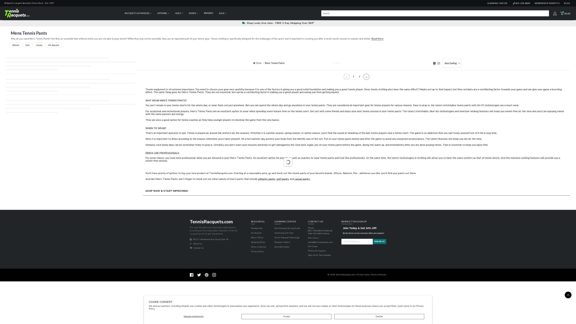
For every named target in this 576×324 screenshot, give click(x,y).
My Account (256, 233)
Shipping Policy (258, 242)
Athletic (16, 45)
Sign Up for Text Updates (319, 255)
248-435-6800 (315, 233)
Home (259, 63)
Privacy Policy (257, 251)
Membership (256, 228)
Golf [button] (178, 13)
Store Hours (313, 238)
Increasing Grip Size (283, 233)
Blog (567, 3)
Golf (28, 45)
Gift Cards (313, 246)
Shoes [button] (193, 13)
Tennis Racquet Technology (287, 237)
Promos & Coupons (317, 250)
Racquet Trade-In (282, 242)
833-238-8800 (523, 3)
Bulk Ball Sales (282, 247)
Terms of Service (258, 247)
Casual (39, 45)
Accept (286, 316)
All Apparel (53, 45)
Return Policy (257, 237)
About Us (197, 243)
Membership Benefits (547, 3)
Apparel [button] (162, 13)
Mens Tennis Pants (275, 63)
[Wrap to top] (568, 295)
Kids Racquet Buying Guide (287, 228)
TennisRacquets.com (345, 274)
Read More (377, 38)
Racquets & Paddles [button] (137, 13)
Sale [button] (222, 13)
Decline (379, 316)
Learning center (497, 3)
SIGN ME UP (379, 241)
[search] (435, 13)
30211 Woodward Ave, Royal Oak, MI (210, 239)
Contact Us (198, 248)
